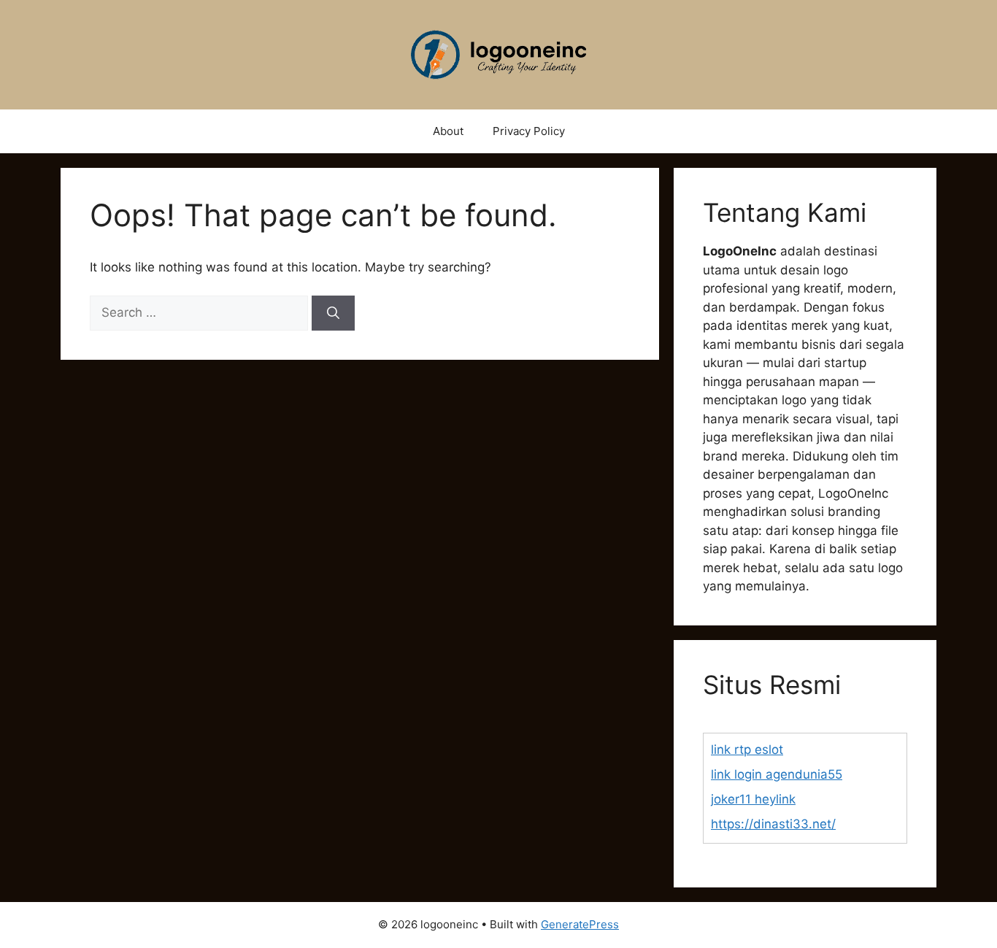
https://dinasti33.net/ (773, 824)
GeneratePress (580, 924)
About (448, 131)
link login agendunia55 (776, 774)
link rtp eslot (747, 749)
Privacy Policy (529, 131)
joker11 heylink (753, 799)
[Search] (333, 313)
